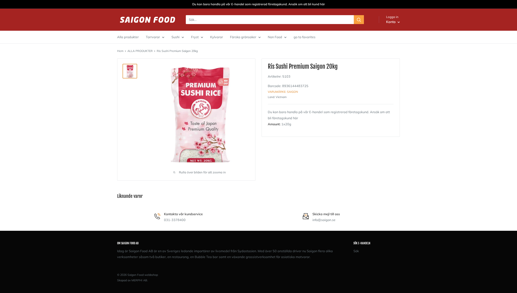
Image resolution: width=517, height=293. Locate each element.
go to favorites (304, 37)
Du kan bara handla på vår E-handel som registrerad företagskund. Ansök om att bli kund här (258, 4)
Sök (356, 251)
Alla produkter (128, 37)
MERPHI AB (139, 280)
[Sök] (359, 19)
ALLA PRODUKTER (140, 51)
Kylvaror (216, 37)
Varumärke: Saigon (283, 92)
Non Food (275, 37)
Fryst (195, 37)
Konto (391, 22)
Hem (120, 51)
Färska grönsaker (243, 37)
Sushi (175, 37)
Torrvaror (153, 37)
